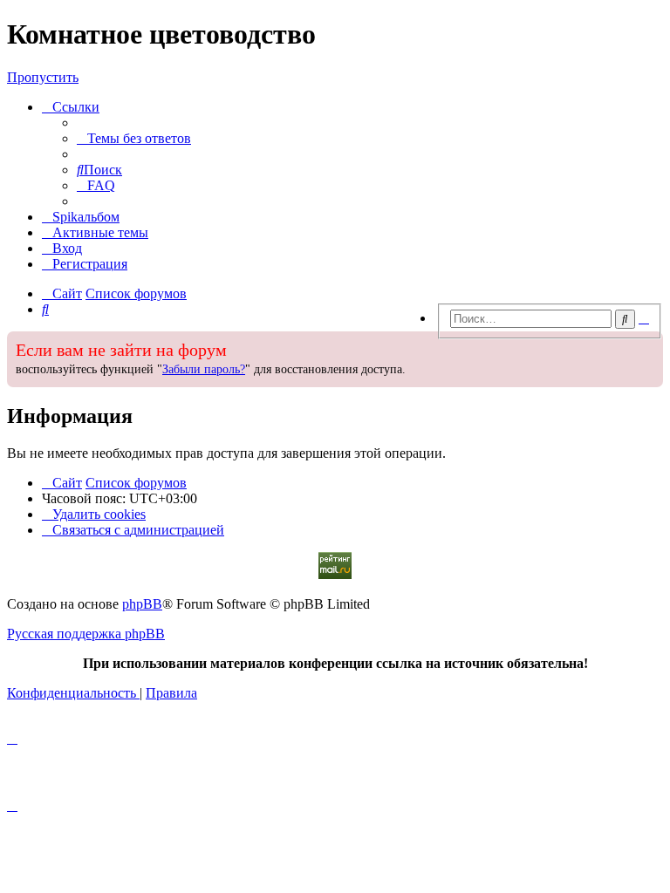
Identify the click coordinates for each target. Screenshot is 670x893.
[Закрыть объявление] (428, 343)
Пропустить (43, 77)
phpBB (142, 603)
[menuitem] (134, 138)
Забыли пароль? (203, 369)
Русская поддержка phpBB (86, 633)
